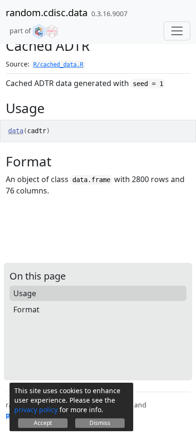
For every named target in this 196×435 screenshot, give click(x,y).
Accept (43, 423)
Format (26, 309)
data (15, 131)
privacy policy (36, 409)
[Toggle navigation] (177, 30)
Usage (24, 293)
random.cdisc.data (47, 12)
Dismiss (99, 423)
